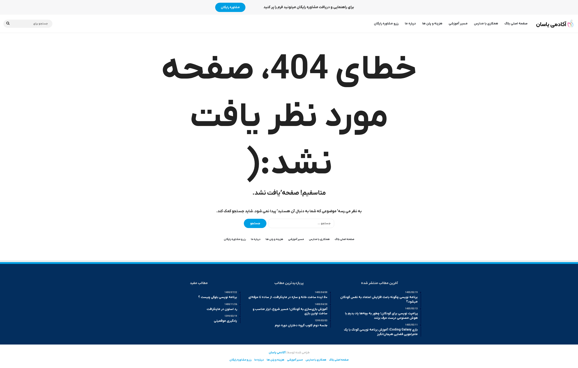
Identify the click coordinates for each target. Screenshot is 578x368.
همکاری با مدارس (486, 23)
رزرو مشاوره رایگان (386, 23)
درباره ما (410, 23)
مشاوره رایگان (230, 7)
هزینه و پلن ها (432, 23)
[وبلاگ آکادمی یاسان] (555, 23)
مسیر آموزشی (458, 23)
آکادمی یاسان (277, 352)
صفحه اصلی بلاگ (515, 23)
